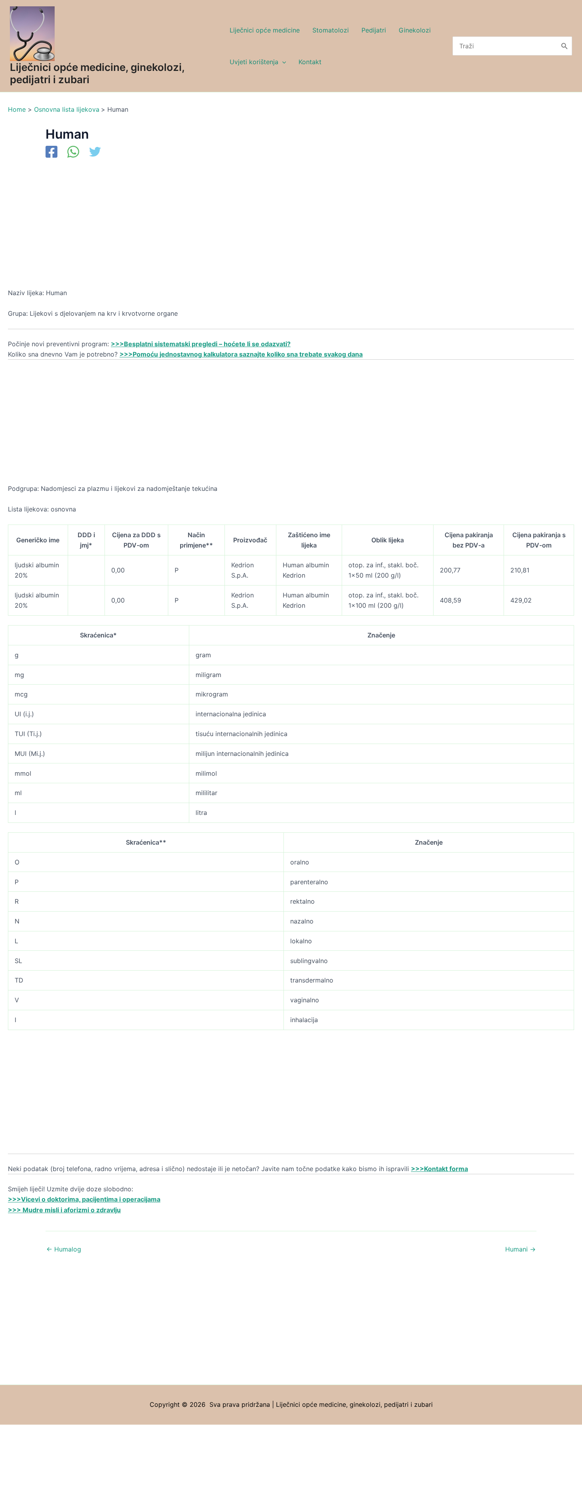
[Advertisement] (245, 229)
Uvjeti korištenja (254, 62)
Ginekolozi (415, 30)
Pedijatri (373, 30)
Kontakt (310, 62)
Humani (520, 1249)
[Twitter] (95, 152)
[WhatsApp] (73, 152)
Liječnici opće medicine (265, 30)
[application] (282, 62)
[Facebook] (51, 152)
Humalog (63, 1249)
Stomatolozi (330, 30)
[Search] (564, 46)
